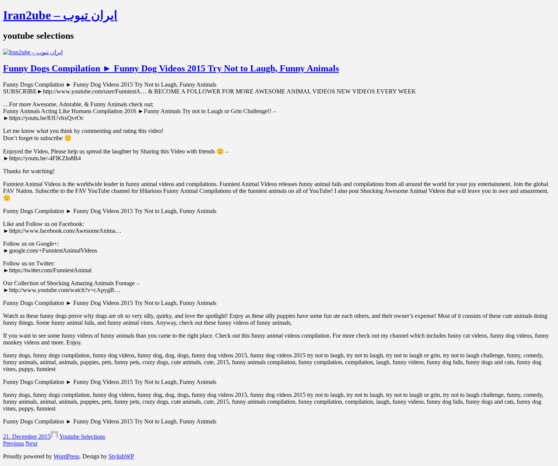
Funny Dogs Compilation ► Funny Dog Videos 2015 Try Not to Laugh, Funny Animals (171, 68)
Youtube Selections (82, 436)
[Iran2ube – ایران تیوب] (33, 52)
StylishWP (121, 456)
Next (31, 443)
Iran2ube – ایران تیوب (60, 15)
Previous (13, 443)
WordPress (66, 456)
